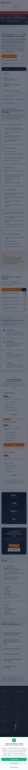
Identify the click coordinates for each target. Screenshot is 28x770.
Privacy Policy (14, 755)
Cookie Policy (23, 755)
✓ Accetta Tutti (14, 759)
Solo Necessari (14, 763)
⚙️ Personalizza (14, 767)
